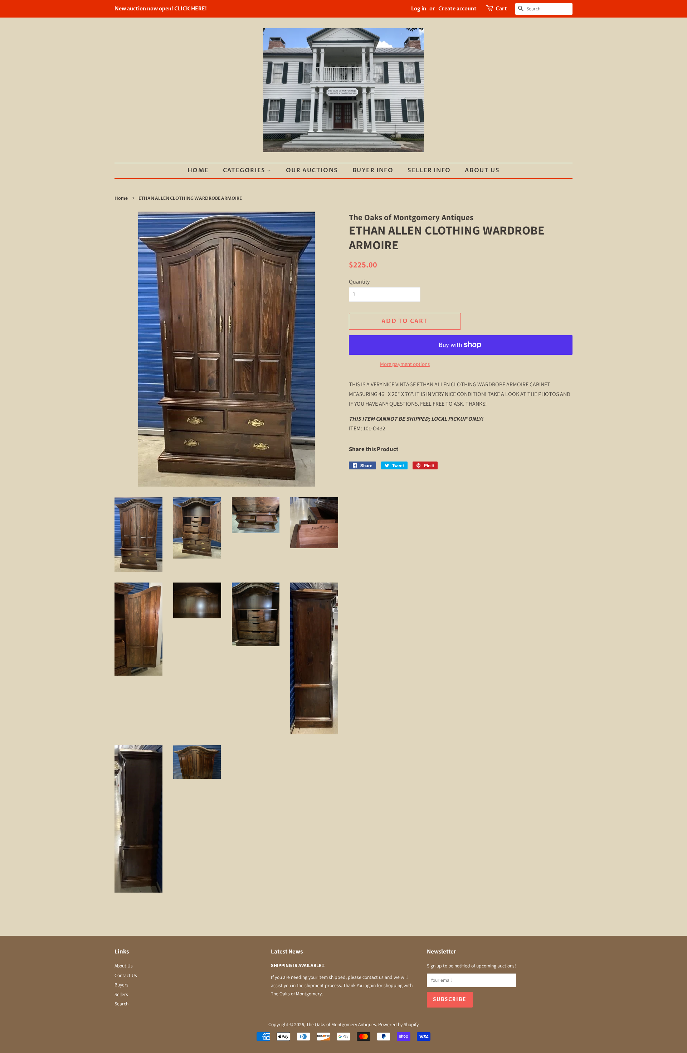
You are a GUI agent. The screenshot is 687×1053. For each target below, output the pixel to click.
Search (121, 1003)
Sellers (121, 994)
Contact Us (125, 975)
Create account (457, 8)
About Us (482, 170)
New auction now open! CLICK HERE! (160, 8)
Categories (245, 170)
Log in (418, 8)
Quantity (359, 281)
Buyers (121, 984)
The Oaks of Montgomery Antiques (341, 1024)
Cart (501, 8)
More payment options (405, 364)
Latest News (287, 951)
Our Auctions (312, 170)
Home (198, 170)
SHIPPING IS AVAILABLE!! (298, 965)
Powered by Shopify (398, 1024)
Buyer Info (373, 170)
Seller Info (429, 170)
